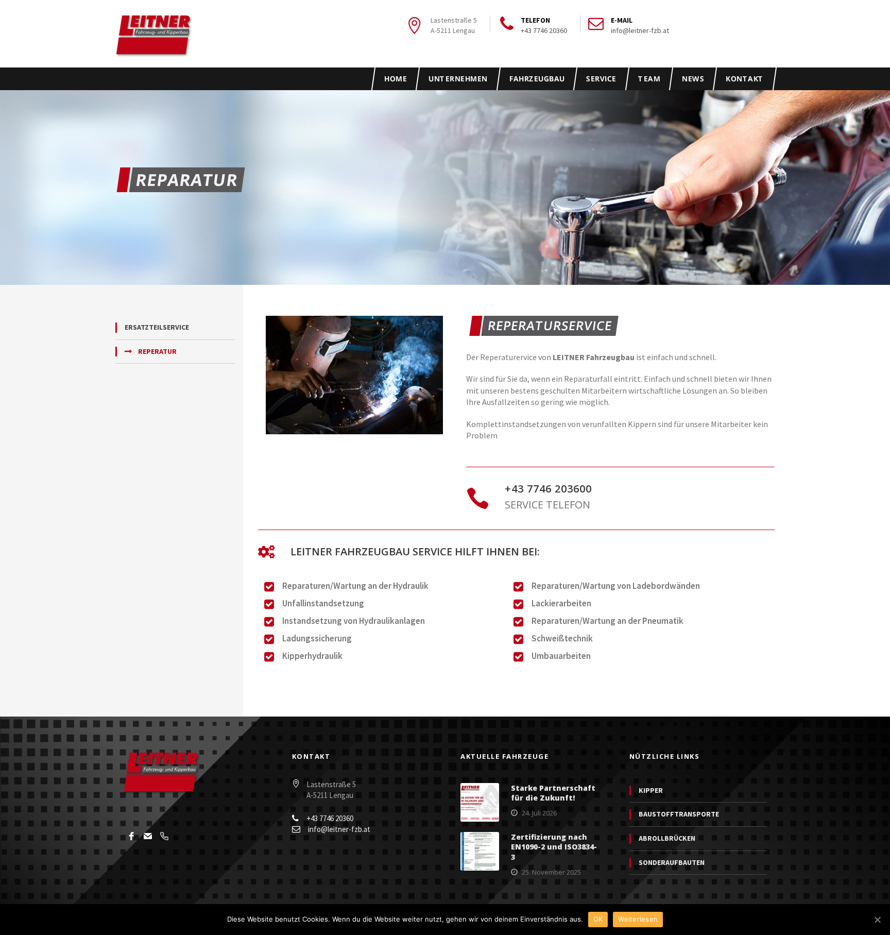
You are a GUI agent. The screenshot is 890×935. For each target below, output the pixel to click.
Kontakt (744, 78)
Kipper (651, 790)
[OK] (877, 919)
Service (601, 78)
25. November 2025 (551, 872)
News (692, 78)
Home (395, 78)
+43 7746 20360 (544, 30)
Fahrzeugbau (536, 78)
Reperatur (157, 351)
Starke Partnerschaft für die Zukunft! (553, 793)
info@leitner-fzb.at (640, 30)
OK (598, 919)
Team (649, 78)
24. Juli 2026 (539, 813)
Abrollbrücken (667, 838)
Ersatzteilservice (157, 327)
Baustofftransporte (679, 814)
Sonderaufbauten (672, 862)
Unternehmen (458, 78)
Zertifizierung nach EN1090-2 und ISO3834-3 (554, 847)
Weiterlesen (638, 919)
